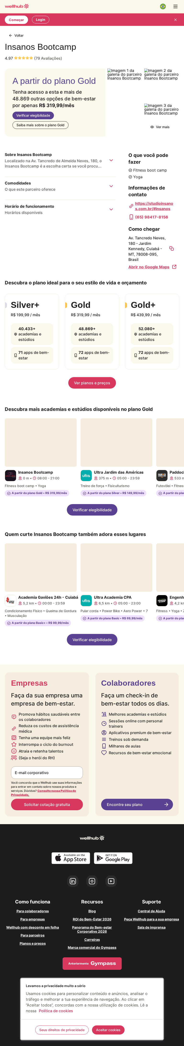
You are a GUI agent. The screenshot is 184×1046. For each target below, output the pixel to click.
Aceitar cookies (108, 1030)
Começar (16, 20)
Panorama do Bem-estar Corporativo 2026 (92, 929)
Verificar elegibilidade (33, 115)
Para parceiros (33, 935)
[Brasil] (163, 6)
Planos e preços (33, 943)
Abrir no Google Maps (148, 266)
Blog (92, 911)
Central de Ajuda (151, 911)
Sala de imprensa (152, 927)
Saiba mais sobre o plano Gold (40, 125)
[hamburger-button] (175, 6)
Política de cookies (56, 1010)
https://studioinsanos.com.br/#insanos (154, 206)
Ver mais (163, 127)
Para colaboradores (33, 911)
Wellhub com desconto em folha (32, 927)
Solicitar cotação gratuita (47, 804)
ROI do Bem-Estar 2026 (92, 919)
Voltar (18, 35)
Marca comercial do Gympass (92, 947)
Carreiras (92, 939)
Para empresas (32, 919)
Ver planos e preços (92, 382)
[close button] (175, 19)
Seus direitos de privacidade (62, 1030)
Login (40, 19)
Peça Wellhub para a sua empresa (151, 919)
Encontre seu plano (125, 804)
